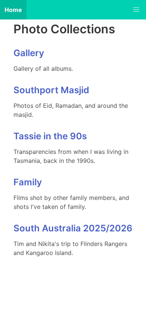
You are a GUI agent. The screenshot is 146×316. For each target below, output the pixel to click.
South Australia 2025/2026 (73, 228)
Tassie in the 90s (50, 136)
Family (27, 182)
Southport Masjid (51, 90)
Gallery (28, 53)
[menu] (136, 9)
